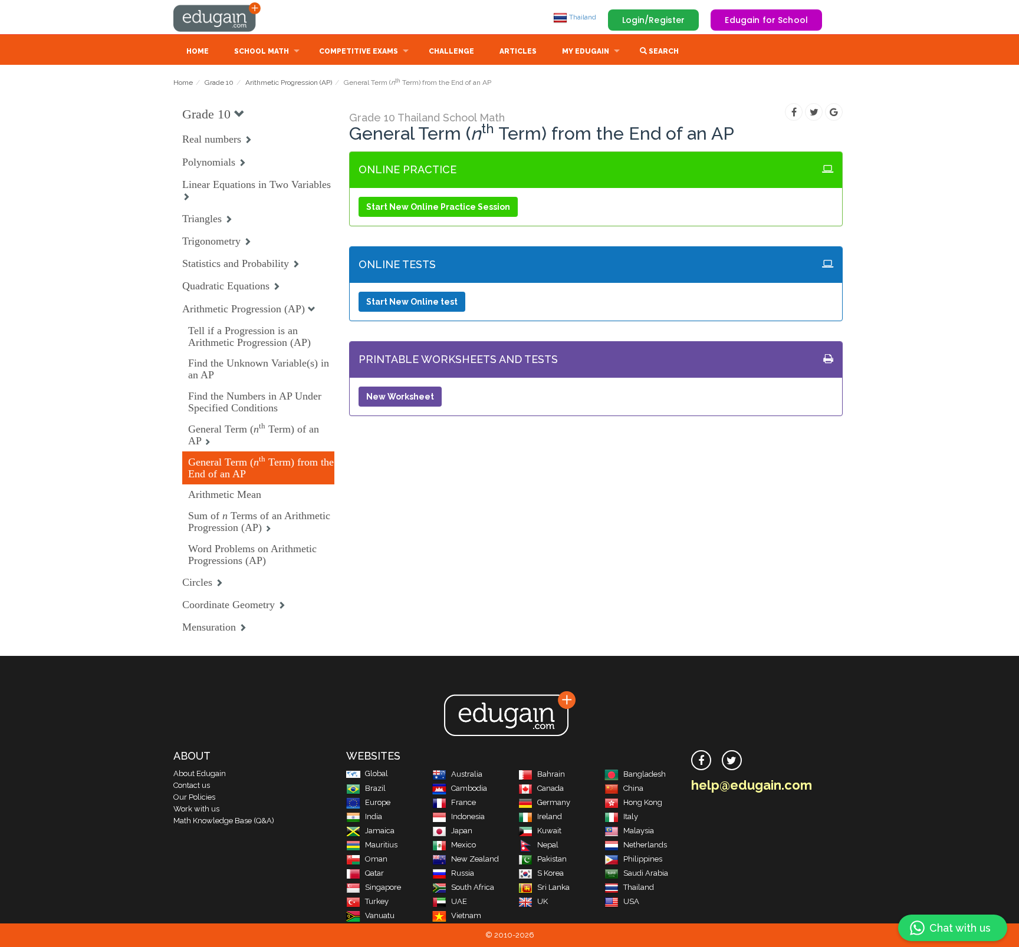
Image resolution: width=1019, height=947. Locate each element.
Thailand (581, 17)
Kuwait (549, 830)
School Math (261, 51)
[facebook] (701, 760)
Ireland (549, 816)
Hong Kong (642, 802)
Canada (550, 788)
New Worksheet (400, 396)
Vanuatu (380, 915)
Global (376, 773)
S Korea (550, 873)
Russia (462, 873)
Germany (553, 802)
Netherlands (645, 844)
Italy (630, 816)
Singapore (383, 887)
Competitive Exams (358, 51)
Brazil (375, 788)
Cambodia (469, 788)
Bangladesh (644, 774)
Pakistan (552, 858)
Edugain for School (766, 20)
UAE (459, 901)
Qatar (374, 873)
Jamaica (380, 830)
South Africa (472, 887)
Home (197, 51)
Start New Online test (412, 301)
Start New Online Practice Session (438, 207)
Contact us (191, 785)
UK (542, 901)
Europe (377, 802)
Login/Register (653, 20)
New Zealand (475, 858)
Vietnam (466, 915)
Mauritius (381, 844)
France (463, 802)
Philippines (642, 858)
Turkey (377, 901)
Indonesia (468, 816)
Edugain (217, 17)
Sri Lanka (553, 887)
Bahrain (551, 774)
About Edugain (199, 773)
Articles (518, 51)
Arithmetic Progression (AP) (288, 82)
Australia (466, 774)
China (633, 788)
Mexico (463, 844)
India (373, 816)
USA (631, 901)
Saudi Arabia (645, 873)
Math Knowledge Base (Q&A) (223, 820)
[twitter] (732, 760)
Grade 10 (219, 82)
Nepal (547, 844)
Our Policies (194, 797)
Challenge (451, 51)
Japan (461, 830)
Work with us (196, 808)
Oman (376, 858)
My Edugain (585, 51)
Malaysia (638, 830)
